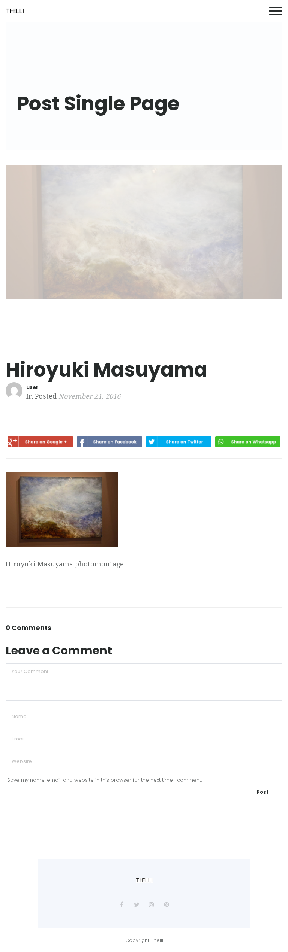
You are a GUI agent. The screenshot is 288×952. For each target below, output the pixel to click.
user (32, 387)
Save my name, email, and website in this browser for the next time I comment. (104, 780)
